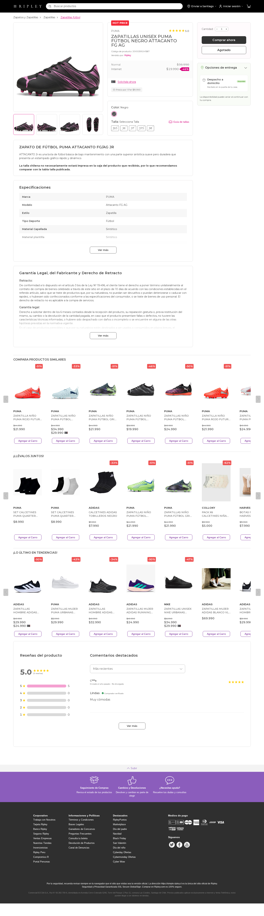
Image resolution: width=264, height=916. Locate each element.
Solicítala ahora (127, 81)
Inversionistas (40, 847)
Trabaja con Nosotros (44, 819)
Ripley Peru (39, 852)
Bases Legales (76, 824)
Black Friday (119, 838)
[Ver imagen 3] (69, 124)
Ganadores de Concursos (82, 829)
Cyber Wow (119, 861)
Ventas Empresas (42, 838)
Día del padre (120, 829)
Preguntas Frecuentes (80, 833)
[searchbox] (118, 6)
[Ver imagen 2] (46, 124)
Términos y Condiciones (81, 819)
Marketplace (119, 824)
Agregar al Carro (27, 440)
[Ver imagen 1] (23, 124)
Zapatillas (49, 17)
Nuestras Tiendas (42, 843)
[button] (249, 6)
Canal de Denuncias (79, 847)
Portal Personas (41, 861)
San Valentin (119, 843)
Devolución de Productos (82, 843)
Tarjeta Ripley (40, 824)
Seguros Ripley (41, 833)
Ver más (103, 250)
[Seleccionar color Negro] (114, 114)
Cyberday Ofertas (122, 852)
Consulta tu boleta (78, 838)
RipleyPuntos (120, 819)
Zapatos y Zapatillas (25, 17)
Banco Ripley (40, 829)
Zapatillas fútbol (70, 17)
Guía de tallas (181, 121)
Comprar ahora (223, 40)
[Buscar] (50, 6)
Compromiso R (41, 857)
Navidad (117, 833)
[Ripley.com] (30, 6)
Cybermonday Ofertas (124, 857)
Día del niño (119, 847)
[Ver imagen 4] (92, 124)
